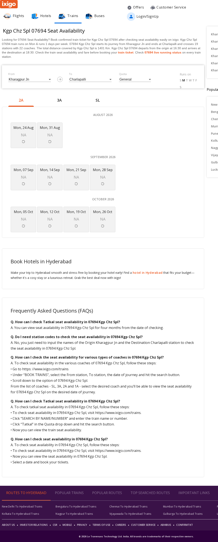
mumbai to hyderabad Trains (182, 506)
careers (120, 525)
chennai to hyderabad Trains (128, 506)
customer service (143, 525)
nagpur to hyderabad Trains (74, 514)
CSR (55, 525)
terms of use (101, 525)
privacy (82, 525)
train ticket (125, 52)
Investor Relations (33, 525)
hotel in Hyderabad (147, 273)
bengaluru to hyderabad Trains (76, 506)
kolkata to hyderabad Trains (20, 514)
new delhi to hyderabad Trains (22, 506)
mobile (67, 525)
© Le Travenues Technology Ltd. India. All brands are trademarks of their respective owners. (136, 536)
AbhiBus (166, 525)
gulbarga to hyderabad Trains (182, 514)
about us (8, 525)
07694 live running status (163, 52)
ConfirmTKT (184, 525)
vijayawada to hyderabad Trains (130, 514)
